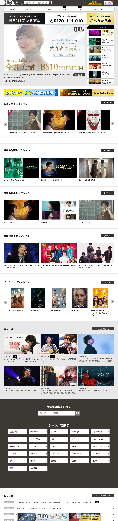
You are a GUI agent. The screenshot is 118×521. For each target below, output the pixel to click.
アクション (75, 432)
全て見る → (108, 102)
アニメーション (97, 439)
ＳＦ (11, 439)
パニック (13, 453)
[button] (6, 48)
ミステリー (96, 453)
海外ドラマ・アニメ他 (100, 9)
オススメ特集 (31, 9)
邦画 (64, 9)
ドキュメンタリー (98, 446)
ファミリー (55, 453)
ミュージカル (35, 439)
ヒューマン (34, 453)
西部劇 (94, 461)
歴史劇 (53, 461)
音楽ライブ (14, 432)
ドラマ (53, 432)
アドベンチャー (77, 439)
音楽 (79, 9)
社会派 (74, 461)
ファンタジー (76, 453)
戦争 (11, 461)
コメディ (33, 446)
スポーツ (54, 446)
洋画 (49, 9)
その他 (74, 446)
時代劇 (32, 461)
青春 (11, 468)
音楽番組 (33, 468)
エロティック (14, 446)
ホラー (53, 439)
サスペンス (34, 432)
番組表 (12, 9)
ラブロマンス (97, 432)
